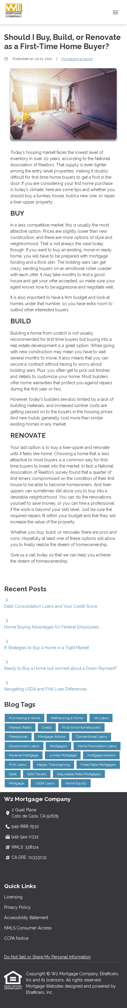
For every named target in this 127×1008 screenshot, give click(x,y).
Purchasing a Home (76, 59)
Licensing (13, 897)
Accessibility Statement (26, 917)
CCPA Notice (16, 938)
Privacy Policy (17, 907)
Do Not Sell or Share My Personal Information (47, 957)
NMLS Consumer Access (28, 928)
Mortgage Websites (45, 986)
